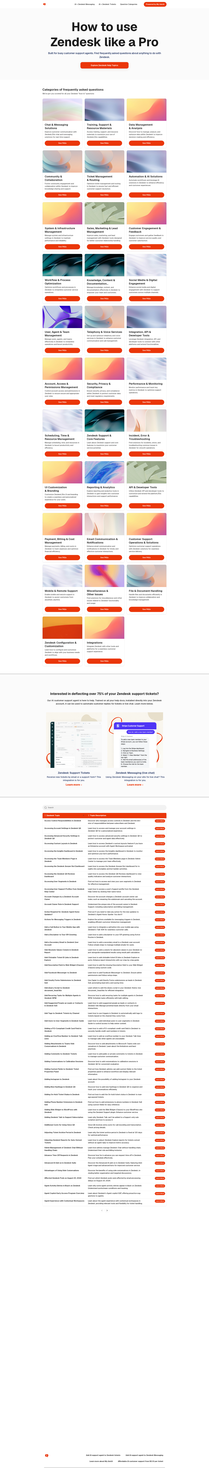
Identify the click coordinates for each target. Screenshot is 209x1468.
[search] (107, 807)
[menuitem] (84, 4)
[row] (64, 815)
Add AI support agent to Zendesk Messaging (144, 1455)
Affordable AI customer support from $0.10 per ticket (140, 1461)
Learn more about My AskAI (101, 1461)
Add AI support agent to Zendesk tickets (103, 1455)
